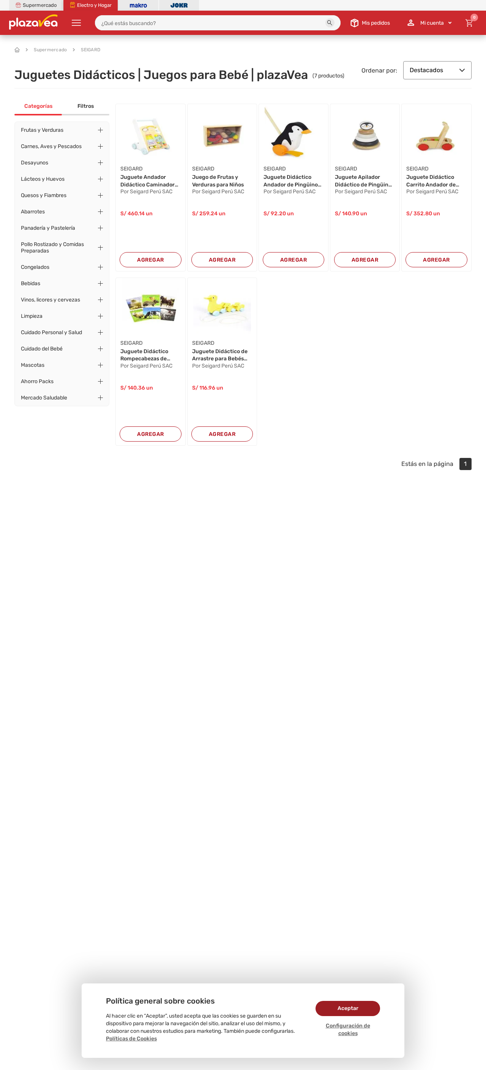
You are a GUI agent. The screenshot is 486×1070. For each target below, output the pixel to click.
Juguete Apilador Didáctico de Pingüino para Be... (363, 181)
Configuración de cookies (348, 1030)
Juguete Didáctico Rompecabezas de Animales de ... (144, 355)
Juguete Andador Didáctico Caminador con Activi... (147, 181)
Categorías (38, 106)
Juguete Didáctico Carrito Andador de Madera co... (431, 181)
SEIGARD (90, 49)
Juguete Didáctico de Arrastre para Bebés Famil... (220, 355)
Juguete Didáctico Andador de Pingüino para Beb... (291, 181)
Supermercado (50, 49)
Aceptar (348, 1008)
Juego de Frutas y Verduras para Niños (218, 181)
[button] (330, 22)
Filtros (85, 106)
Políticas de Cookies (131, 1038)
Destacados (426, 70)
